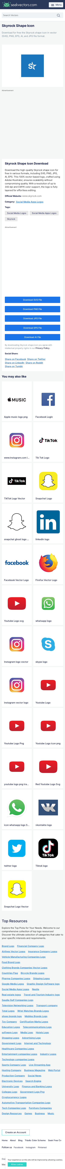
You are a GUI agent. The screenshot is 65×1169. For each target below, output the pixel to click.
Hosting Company (11, 1070)
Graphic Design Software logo (43, 983)
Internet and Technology (37, 1043)
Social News (34, 1075)
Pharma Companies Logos (16, 978)
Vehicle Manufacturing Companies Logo (24, 956)
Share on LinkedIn (14, 362)
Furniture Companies (40, 1108)
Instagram (31, 1147)
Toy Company (9, 1021)
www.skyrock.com (32, 196)
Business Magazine (34, 1070)
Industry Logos (48, 1054)
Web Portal (54, 1070)
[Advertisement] (32, 124)
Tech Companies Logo (14, 1108)
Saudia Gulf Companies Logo (17, 1000)
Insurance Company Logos (42, 951)
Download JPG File (32, 318)
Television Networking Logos (17, 1005)
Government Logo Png (32, 1091)
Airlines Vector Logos (13, 951)
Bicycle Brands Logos (32, 973)
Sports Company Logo (14, 1064)
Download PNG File (32, 309)
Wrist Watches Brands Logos (33, 1010)
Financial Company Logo (30, 946)
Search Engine (33, 1081)
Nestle (35, 989)
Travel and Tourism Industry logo (42, 994)
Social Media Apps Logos (29, 201)
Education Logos (11, 1027)
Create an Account (15, 1132)
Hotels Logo (42, 1032)
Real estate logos (11, 994)
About (13, 1140)
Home (5, 1140)
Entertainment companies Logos (19, 1054)
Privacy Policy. (43, 348)
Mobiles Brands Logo (36, 1016)
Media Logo (26, 1032)
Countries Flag (10, 973)
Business (40, 1113)
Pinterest (42, 1147)
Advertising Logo (31, 1037)
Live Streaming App (39, 1064)
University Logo (10, 1086)
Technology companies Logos (18, 1059)
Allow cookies (17, 1164)
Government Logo (11, 1043)
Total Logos (8, 1010)
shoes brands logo (12, 1016)
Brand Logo (8, 946)
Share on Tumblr (14, 366)
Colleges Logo (9, 1091)
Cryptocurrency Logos (14, 1097)
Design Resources (12, 1113)
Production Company (13, 1075)
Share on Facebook (15, 359)
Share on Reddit (34, 362)
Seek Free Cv (54, 1140)
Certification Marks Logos (34, 1021)
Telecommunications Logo (37, 1027)
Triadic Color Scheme (35, 1140)
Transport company (47, 1005)
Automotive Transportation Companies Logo (26, 1102)
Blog (20, 1140)
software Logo (10, 1032)
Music (51, 1113)
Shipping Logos (41, 978)
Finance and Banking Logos (37, 1086)
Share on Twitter (36, 359)
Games (28, 1113)
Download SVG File (32, 300)
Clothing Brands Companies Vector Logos (24, 967)
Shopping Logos (10, 1037)
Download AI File (32, 337)
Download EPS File (32, 328)
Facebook (18, 1147)
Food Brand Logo (11, 962)
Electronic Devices (12, 1081)
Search (60, 15)
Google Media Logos (13, 983)
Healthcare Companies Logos (18, 1048)
